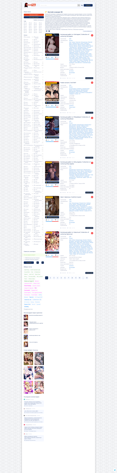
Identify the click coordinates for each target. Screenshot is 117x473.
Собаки (26, 187)
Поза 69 (36, 156)
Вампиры (27, 50)
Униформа (37, 203)
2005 (31, 30)
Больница (37, 45)
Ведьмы (36, 50)
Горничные (37, 63)
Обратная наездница (27, 143)
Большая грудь (28, 47)
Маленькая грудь (27, 121)
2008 (36, 29)
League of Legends (28, 288)
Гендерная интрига (27, 60)
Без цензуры (72, 72)
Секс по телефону (37, 173)
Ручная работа (28, 171)
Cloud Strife (27, 272)
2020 (36, 24)
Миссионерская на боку (38, 131)
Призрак (37, 159)
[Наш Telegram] (114, 470)
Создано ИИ (37, 226)
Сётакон (26, 179)
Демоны (26, 82)
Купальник (37, 112)
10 (79, 278)
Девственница (28, 79)
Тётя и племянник (28, 197)
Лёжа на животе (38, 113)
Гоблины (26, 62)
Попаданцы (27, 158)
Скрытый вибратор (27, 186)
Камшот (36, 102)
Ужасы (26, 203)
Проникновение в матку (28, 162)
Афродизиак (27, 42)
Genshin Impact (36, 285)
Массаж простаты (37, 121)
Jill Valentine (37, 272)
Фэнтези (27, 219)
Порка (36, 158)
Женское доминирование (38, 88)
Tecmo (33, 304)
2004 (36, 30)
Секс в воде (37, 171)
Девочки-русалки (28, 77)
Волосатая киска (38, 52)
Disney (32, 302)
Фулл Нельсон (38, 210)
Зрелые (26, 95)
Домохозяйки (38, 83)
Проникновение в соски (38, 162)
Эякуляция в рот (28, 105)
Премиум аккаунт (33, 14)
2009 (31, 29)
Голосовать (28, 262)
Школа (26, 222)
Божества (27, 45)
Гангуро (26, 57)
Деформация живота (27, 84)
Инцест (26, 102)
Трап (36, 197)
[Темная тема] (82, 5)
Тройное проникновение (38, 200)
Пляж (36, 153)
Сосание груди (38, 187)
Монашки (27, 134)
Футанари (37, 218)
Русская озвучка (36, 37)
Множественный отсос (28, 68)
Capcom (31, 297)
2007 (41, 29)
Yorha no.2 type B (29, 281)
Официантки (27, 149)
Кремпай (27, 110)
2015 (41, 26)
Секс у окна (27, 175)
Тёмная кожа (37, 196)
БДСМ (26, 44)
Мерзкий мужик (38, 125)
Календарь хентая (33, 17)
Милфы (36, 127)
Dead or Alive (36, 283)
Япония (71, 40)
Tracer (25, 278)
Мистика (37, 129)
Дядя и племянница (27, 88)
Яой (26, 226)
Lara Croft (31, 274)
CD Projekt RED (38, 297)
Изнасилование (28, 99)
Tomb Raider (34, 294)
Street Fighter (27, 292)
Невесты (27, 139)
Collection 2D (27, 299)
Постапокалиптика (29, 145)
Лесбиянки (27, 113)
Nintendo (37, 302)
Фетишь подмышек (27, 245)
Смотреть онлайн (89, 78)
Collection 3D (37, 299)
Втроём (36, 53)
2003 (41, 30)
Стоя (36, 189)
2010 (26, 29)
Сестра (36, 175)
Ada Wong (26, 269)
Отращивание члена (28, 237)
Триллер (26, 199)
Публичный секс (37, 164)
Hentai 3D (71, 105)
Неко (36, 139)
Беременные (37, 44)
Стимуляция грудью (37, 151)
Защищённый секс (27, 240)
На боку (36, 136)
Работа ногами (38, 166)
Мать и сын (27, 124)
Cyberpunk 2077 (28, 283)
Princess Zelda (32, 276)
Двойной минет (38, 71)
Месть (26, 127)
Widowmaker (32, 278)
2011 (40, 27)
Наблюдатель (38, 241)
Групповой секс (37, 66)
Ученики (26, 206)
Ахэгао (36, 42)
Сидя (36, 181)
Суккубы (36, 193)
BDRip (40, 294)
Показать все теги (28, 309)
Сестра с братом (27, 178)
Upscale (38, 304)
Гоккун (36, 62)
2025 (31, 23)
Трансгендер (27, 234)
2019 (41, 24)
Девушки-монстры (37, 80)
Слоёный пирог (38, 185)
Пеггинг (26, 153)
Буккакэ (36, 49)
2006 (26, 30)
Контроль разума (27, 109)
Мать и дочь (37, 122)
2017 (31, 26)
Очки (36, 149)
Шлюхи (36, 222)
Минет (26, 129)
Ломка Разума (28, 116)
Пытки (26, 166)
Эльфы (36, 224)
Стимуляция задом (37, 233)
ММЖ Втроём (28, 133)
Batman (37, 281)
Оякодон (27, 150)
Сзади (36, 179)
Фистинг (37, 212)
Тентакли (27, 196)
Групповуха (37, 67)
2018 (26, 26)
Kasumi (26, 274)
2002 (26, 32)
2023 (41, 23)
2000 (36, 32)
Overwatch (27, 290)
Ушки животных (38, 236)
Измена (36, 98)
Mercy (25, 276)
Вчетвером (37, 55)
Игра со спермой (37, 96)
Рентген (26, 169)
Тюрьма (26, 201)
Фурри (26, 213)
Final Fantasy (27, 285)
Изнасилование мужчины (38, 100)
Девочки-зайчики (28, 74)
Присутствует (72, 107)
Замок (36, 94)
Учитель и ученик (37, 207)
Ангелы (26, 41)
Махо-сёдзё (37, 124)
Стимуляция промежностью (38, 192)
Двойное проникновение (28, 72)
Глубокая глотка (38, 59)
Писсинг (36, 142)
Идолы (26, 98)
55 (86, 278)
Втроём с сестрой (27, 56)
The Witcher (27, 294)
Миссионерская (28, 130)
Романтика (37, 169)
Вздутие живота (28, 52)
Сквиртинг (37, 182)
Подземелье (27, 156)
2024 (36, 23)
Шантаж (36, 221)
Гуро (26, 70)
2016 (36, 26)
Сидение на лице (27, 183)
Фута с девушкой (27, 216)
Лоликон (37, 115)
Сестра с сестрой (37, 178)
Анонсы (26, 39)
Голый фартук (28, 63)
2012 (36, 27)
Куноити (26, 112)
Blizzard (26, 297)
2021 (31, 24)
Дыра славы (37, 86)
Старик (26, 189)
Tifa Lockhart (40, 276)
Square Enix (27, 304)
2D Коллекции (28, 229)
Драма (26, 86)
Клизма (26, 103)
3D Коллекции (28, 230)
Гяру (36, 70)
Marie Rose (37, 274)
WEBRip (26, 306)
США (70, 168)
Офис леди (37, 147)
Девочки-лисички (37, 75)
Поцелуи (27, 159)
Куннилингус (37, 110)
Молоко (36, 133)
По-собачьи (27, 155)
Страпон (27, 191)
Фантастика (37, 209)
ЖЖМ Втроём (38, 90)
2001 (31, 32)
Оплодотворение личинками (38, 146)
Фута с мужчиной (37, 216)
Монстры (37, 134)
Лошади (36, 116)
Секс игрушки (28, 172)
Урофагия (37, 205)
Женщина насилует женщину (27, 91)
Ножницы (27, 141)
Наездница (27, 136)
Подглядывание (38, 155)
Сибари (26, 181)
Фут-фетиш (37, 213)
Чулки (26, 221)
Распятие (37, 168)
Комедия (37, 234)
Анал (36, 39)
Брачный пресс (28, 49)
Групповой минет (38, 239)
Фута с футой (27, 218)
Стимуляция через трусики (28, 194)
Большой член (38, 47)
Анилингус (37, 41)
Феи (26, 210)
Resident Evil (34, 290)
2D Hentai (71, 70)
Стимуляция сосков (27, 233)
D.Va (32, 272)
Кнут (36, 103)
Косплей (37, 108)
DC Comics (26, 302)
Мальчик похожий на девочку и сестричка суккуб (34, 412)
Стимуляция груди (27, 242)
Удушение (37, 230)
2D (35, 227)
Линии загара (27, 115)
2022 (26, 24)
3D (35, 229)
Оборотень (37, 141)
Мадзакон (37, 118)
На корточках (38, 137)
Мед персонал (28, 125)
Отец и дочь (27, 147)
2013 (31, 27)
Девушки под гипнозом (30, 440)
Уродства (27, 205)
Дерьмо (36, 82)
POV (26, 227)
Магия (26, 118)
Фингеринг (27, 212)
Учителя (26, 209)
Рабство (26, 168)
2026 (26, 23)
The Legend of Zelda (37, 292)
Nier (36, 288)
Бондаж (36, 244)
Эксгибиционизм (28, 224)
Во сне (26, 53)
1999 (41, 32)
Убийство (37, 201)
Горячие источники (27, 66)
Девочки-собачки (37, 78)
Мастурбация (28, 122)
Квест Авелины (29, 405)
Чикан (36, 219)
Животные (27, 94)
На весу (26, 137)
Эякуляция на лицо (37, 106)
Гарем (36, 57)
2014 (26, 27)
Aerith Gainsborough (35, 269)
